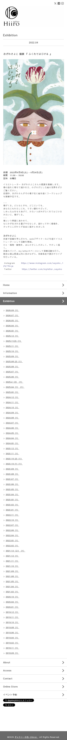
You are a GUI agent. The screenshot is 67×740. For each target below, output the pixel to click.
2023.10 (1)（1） (14, 464)
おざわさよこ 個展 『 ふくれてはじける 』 (27, 53)
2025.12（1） (12, 336)
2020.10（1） (12, 597)
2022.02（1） (12, 545)
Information (10, 293)
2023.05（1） (12, 489)
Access (7, 670)
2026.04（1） (12, 325)
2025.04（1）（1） (15, 387)
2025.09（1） (12, 356)
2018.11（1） (12, 648)
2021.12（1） (12, 556)
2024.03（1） (12, 443)
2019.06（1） (12, 632)
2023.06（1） (12, 484)
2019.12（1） (12, 612)
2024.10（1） (12, 407)
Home (6, 284)
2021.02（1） (12, 591)
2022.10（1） (12, 520)
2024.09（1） (12, 412)
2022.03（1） (12, 540)
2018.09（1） (12, 653)
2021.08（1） (12, 576)
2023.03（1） (12, 499)
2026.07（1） (12, 315)
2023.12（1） (12, 448)
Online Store (10, 686)
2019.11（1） (12, 617)
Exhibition (9, 301)
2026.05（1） (12, 320)
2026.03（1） (12, 331)
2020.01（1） (12, 607)
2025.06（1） (12, 377)
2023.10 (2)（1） (14, 458)
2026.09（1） (12, 310)
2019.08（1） (12, 627)
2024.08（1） (12, 418)
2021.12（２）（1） (15, 550)
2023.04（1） (12, 494)
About (6, 662)
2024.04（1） (12, 438)
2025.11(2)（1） (14, 341)
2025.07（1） (12, 371)
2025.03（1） (12, 392)
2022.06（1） (12, 530)
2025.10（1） (12, 351)
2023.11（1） (12, 453)
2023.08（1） (12, 474)
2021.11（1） (12, 561)
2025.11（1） (12, 346)
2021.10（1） (12, 566)
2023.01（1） (12, 510)
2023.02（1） (12, 504)
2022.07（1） (12, 525)
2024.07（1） (12, 423)
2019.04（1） (12, 637)
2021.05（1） (12, 581)
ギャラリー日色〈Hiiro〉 (26, 737)
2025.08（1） (12, 366)
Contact (7, 678)
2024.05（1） (12, 433)
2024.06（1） (12, 428)
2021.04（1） (12, 586)
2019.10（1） (12, 622)
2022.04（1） (12, 535)
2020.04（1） (12, 602)
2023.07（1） (12, 479)
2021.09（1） (12, 571)
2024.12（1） (12, 397)
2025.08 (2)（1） (14, 361)
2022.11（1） (12, 515)
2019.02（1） (12, 643)
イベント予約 (10, 694)
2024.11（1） (12, 402)
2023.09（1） (12, 469)
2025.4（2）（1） (14, 382)
